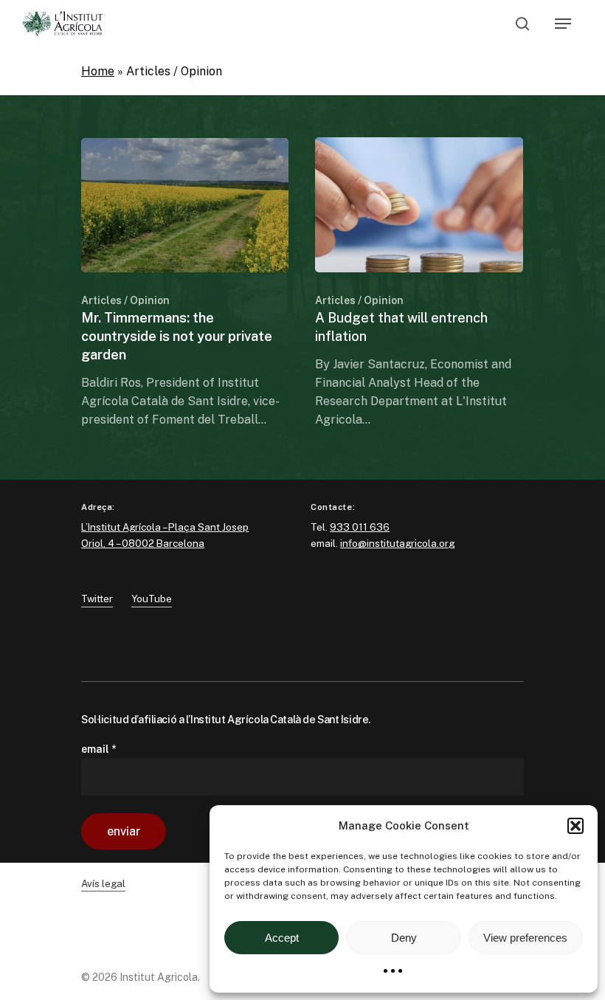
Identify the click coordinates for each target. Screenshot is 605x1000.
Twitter (97, 598)
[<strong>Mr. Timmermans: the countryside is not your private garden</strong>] (184, 283)
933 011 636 (360, 527)
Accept (282, 937)
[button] (575, 825)
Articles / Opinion (125, 300)
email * (98, 749)
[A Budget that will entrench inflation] (418, 282)
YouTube (151, 598)
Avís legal (103, 883)
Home (97, 71)
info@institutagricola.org (397, 543)
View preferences (525, 937)
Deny (404, 937)
